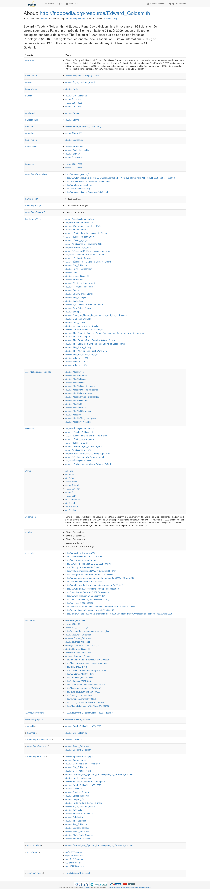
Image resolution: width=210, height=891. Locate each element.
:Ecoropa (73, 311)
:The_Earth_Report (77, 336)
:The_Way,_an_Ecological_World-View (86, 350)
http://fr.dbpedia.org (76, 18)
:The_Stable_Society (78, 347)
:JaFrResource (74, 862)
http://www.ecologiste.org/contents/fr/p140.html (86, 192)
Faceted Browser (157, 3)
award (29, 82)
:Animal (70, 502)
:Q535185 (72, 623)
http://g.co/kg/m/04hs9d (76, 666)
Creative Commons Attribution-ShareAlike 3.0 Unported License (129, 887)
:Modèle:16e (74, 371)
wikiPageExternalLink (36, 174)
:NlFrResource (73, 851)
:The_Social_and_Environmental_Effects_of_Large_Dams (95, 343)
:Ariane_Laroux (75, 229)
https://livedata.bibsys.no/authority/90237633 (85, 670)
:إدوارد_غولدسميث (76, 627)
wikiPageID (31, 198)
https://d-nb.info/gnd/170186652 (79, 677)
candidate (34, 845)
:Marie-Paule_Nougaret (79, 835)
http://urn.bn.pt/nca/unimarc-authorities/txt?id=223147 (89, 610)
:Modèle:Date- (75, 382)
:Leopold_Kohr (75, 799)
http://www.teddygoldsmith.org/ (79, 184)
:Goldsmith (73, 739)
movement (31, 139)
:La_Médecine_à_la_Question (82, 325)
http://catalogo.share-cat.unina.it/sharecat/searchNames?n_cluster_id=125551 (100, 606)
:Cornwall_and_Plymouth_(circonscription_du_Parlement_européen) (99, 774)
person (44, 18)
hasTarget (32, 851)
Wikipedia (85, 887)
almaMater (31, 75)
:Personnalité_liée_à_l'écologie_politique (87, 251)
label (28, 532)
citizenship (31, 113)
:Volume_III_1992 (76, 358)
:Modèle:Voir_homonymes (80, 418)
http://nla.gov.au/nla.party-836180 (80, 560)
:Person (70, 474)
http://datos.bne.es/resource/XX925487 (83, 688)
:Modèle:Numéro (76, 400)
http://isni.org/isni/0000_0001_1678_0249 (84, 556)
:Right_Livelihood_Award (80, 82)
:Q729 (71, 495)
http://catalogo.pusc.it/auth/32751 (80, 695)
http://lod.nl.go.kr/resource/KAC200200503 (84, 702)
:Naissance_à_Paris (78, 247)
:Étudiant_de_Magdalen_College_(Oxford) (88, 261)
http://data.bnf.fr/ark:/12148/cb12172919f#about (87, 659)
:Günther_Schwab (77, 792)
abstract (30, 60)
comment (30, 516)
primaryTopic (34, 872)
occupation (31, 146)
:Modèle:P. (73, 403)
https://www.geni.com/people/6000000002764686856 (89, 574)
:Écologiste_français (78, 258)
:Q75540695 (73, 102)
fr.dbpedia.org (110, 18)
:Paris (71, 88)
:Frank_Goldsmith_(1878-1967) (83, 126)
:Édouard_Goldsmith (78, 749)
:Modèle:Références (78, 411)
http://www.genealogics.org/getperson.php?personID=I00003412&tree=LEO (99, 578)
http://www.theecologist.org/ (77, 188)
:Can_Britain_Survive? (79, 308)
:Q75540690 (73, 99)
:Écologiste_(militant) (78, 150)
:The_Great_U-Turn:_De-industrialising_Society (90, 340)
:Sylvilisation (74, 817)
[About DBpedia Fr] (32, 3)
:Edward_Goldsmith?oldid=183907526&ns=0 (89, 712)
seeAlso (30, 553)
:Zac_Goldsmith (76, 824)
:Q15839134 (73, 157)
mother (29, 133)
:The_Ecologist (75, 297)
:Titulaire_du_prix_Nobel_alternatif (84, 254)
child (28, 95)
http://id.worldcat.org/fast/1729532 (80, 698)
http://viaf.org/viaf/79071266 (78, 681)
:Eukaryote (71, 506)
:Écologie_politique (77, 827)
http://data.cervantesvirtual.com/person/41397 (86, 663)
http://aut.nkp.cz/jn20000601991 (80, 603)
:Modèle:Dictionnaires (78, 393)
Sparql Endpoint (178, 3)
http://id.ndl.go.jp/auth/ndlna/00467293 (82, 691)
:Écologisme (74, 139)
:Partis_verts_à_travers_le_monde (84, 802)
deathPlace (31, 119)
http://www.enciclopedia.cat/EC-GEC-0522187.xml (88, 563)
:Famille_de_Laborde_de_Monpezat (85, 781)
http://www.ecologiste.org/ (77, 174)
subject (29, 428)
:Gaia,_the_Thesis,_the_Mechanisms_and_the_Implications (96, 315)
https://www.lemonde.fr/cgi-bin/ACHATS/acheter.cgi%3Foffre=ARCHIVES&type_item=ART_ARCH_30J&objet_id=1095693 (120, 177)
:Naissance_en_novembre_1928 (84, 243)
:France (72, 113)
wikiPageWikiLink (34, 218)
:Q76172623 (73, 106)
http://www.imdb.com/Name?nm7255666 (83, 581)
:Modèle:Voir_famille (78, 421)
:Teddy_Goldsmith (77, 746)
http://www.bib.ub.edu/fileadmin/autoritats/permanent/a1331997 (94, 585)
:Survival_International (79, 293)
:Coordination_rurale (78, 770)
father (29, 126)
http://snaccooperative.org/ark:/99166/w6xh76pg (87, 599)
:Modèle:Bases (75, 379)
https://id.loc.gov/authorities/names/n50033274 (86, 684)
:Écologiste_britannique (79, 218)
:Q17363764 (73, 167)
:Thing (69, 470)
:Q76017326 (73, 164)
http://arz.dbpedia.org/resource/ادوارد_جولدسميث (87, 631)
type (28, 470)
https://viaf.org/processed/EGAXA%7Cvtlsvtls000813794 (90, 570)
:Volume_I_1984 (76, 365)
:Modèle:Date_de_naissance (81, 389)
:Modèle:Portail (75, 407)
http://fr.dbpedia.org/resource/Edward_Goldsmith (95, 12)
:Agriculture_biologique (79, 756)
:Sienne (72, 119)
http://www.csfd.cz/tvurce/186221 (80, 553)
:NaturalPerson (73, 499)
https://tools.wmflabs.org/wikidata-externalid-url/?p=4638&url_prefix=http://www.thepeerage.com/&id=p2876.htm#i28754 (119, 613)
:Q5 (69, 492)
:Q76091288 (73, 133)
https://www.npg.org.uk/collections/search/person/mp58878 (92, 588)
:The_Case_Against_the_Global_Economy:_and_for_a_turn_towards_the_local (104, 333)
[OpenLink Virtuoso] (81, 884)
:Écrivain (72, 153)
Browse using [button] (53, 3)
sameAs (30, 620)
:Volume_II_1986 (76, 361)
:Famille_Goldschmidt (79, 222)
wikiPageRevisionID (35, 212)
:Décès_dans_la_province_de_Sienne (86, 233)
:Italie (71, 272)
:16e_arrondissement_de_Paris (83, 226)
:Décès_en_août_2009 (79, 236)
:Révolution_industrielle (79, 286)
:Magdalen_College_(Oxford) (82, 75)
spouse (29, 164)
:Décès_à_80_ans (77, 240)
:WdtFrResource (74, 866)
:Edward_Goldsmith (75, 620)
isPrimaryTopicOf (34, 719)
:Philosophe (74, 146)
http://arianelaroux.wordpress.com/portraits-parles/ (88, 181)
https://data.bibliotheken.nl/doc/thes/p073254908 (87, 706)
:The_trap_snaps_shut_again (82, 354)
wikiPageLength (33, 205)
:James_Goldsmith (77, 276)
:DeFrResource (74, 855)
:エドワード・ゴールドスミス (82, 645)
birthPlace (31, 88)
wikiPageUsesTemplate (38, 371)
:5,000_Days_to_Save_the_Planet (84, 304)
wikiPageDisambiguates (39, 739)
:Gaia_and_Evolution (78, 318)
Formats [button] (72, 3)
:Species (70, 510)
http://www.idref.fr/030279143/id (79, 673)
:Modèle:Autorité (76, 375)
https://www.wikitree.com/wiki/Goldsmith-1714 (85, 595)
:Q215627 (72, 488)
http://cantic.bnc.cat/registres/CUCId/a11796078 (87, 592)
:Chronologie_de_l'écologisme (82, 763)
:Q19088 (72, 485)
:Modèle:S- (73, 414)
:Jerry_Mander (75, 322)
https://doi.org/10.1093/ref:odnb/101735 (83, 567)
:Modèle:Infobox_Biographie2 (82, 396)
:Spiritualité (73, 810)
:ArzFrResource (74, 859)
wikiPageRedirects (36, 746)
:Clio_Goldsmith (76, 95)
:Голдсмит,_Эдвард (78, 656)
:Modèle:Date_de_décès (80, 386)
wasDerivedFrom (34, 712)
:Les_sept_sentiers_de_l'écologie (84, 329)
